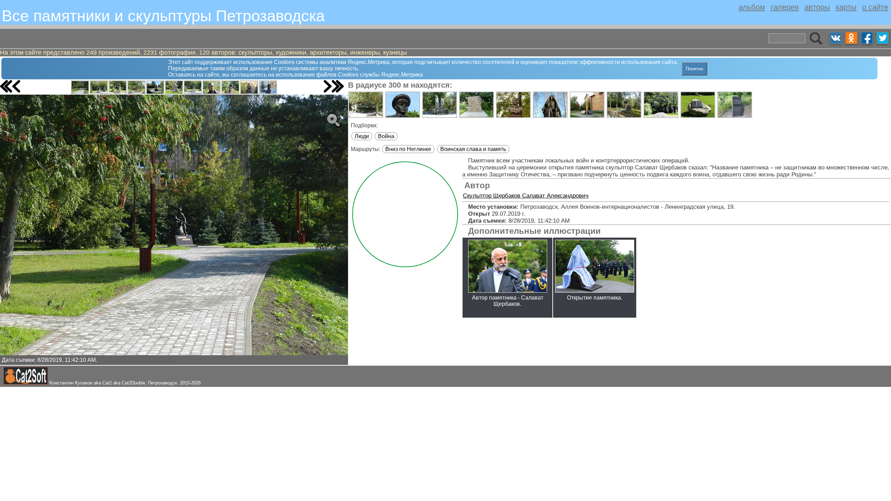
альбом (752, 7)
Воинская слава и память (473, 149)
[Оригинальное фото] (333, 120)
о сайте (875, 7)
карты (846, 7)
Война (386, 136)
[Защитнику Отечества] (80, 87)
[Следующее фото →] (328, 86)
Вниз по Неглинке (408, 149)
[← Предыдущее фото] (16, 86)
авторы (817, 7)
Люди (362, 136)
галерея (785, 7)
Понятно (694, 68)
